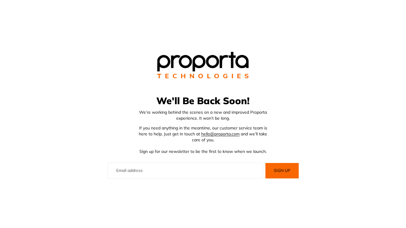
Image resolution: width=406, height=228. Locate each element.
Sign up (282, 170)
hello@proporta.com (220, 134)
